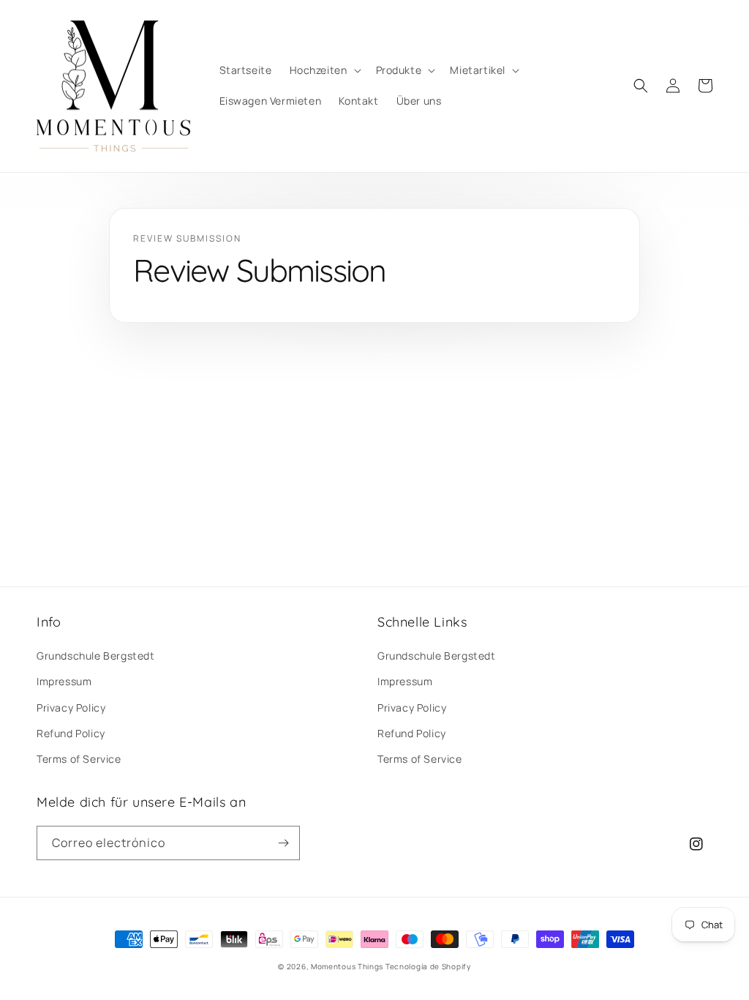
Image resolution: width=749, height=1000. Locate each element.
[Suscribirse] (283, 843)
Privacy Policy (71, 707)
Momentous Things (347, 966)
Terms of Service (79, 759)
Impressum (64, 681)
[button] (324, 70)
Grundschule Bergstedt (96, 656)
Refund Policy (71, 733)
